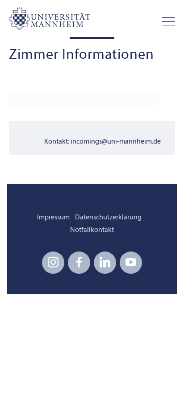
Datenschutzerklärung (108, 217)
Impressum (53, 217)
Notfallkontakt (92, 230)
